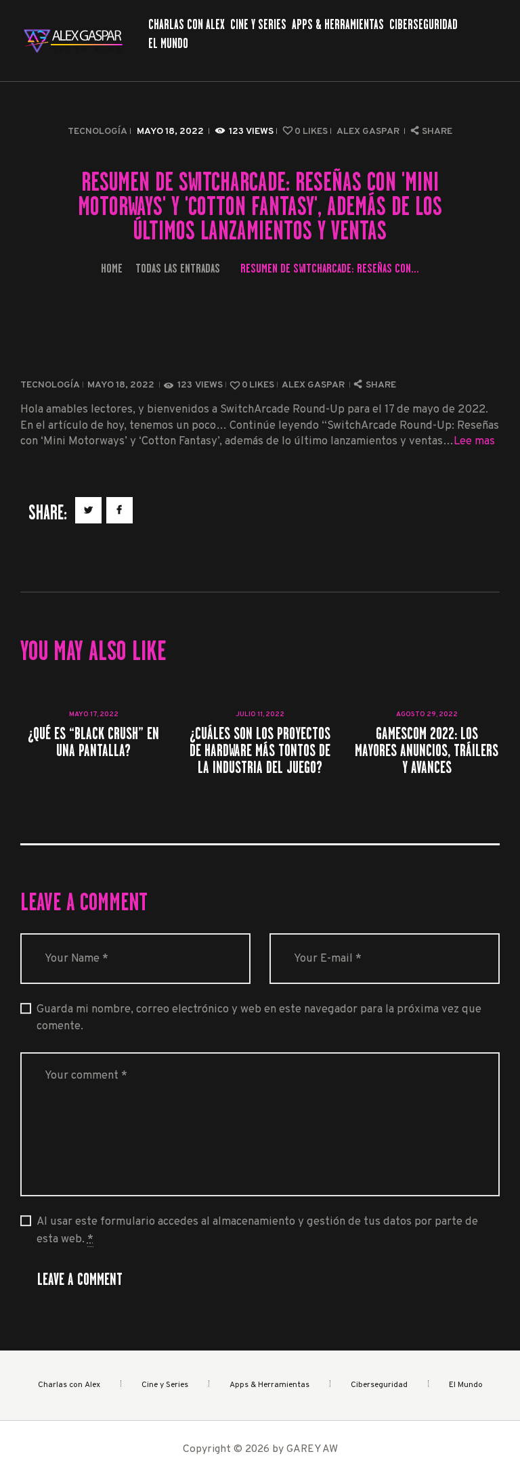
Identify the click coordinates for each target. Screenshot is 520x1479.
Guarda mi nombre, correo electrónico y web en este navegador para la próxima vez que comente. (259, 1017)
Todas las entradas (177, 268)
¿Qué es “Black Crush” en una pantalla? (93, 742)
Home (112, 268)
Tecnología (97, 131)
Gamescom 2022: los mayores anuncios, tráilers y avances (426, 750)
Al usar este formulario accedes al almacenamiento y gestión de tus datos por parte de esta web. (257, 1230)
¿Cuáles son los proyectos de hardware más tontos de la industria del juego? (260, 750)
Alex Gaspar (369, 131)
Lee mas (474, 441)
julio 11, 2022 (260, 714)
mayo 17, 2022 (93, 714)
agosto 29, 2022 (427, 714)
